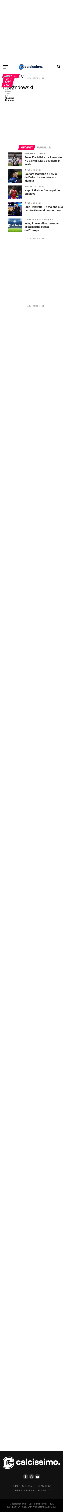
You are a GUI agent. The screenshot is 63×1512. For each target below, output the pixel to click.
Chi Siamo (28, 1486)
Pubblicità (44, 1490)
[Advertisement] (31, 31)
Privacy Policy (24, 1490)
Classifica (44, 1486)
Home (15, 1486)
